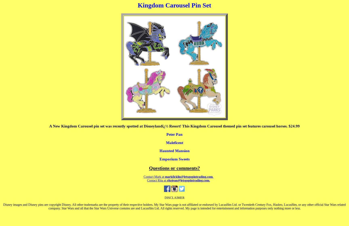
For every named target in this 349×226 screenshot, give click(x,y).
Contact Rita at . (178, 180)
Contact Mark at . (178, 176)
